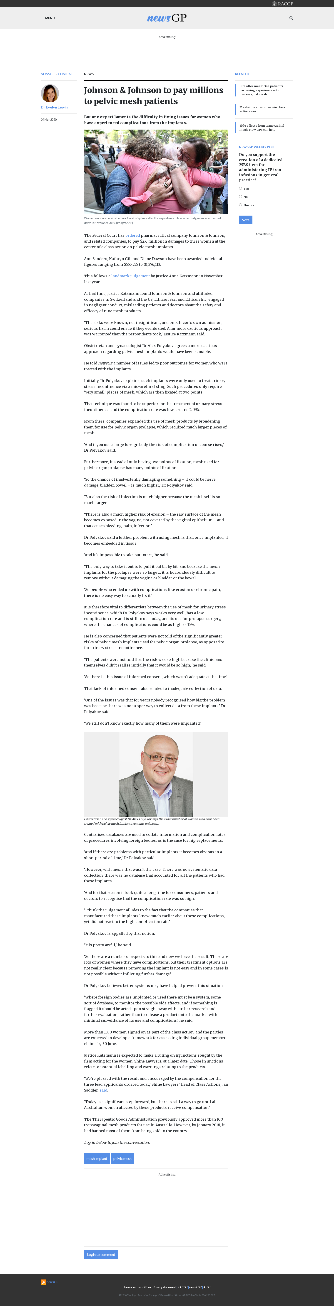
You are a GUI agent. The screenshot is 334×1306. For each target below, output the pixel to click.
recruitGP (195, 1287)
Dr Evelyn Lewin (54, 107)
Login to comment (101, 1254)
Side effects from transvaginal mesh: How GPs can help (261, 127)
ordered (132, 235)
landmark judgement (130, 276)
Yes (246, 188)
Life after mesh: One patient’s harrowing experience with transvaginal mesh (261, 90)
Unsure (249, 205)
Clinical (65, 74)
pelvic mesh (122, 1158)
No (246, 197)
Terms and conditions (137, 1287)
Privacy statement (164, 1287)
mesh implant (97, 1158)
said (103, 1090)
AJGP (206, 1287)
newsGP (48, 74)
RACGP (182, 1287)
